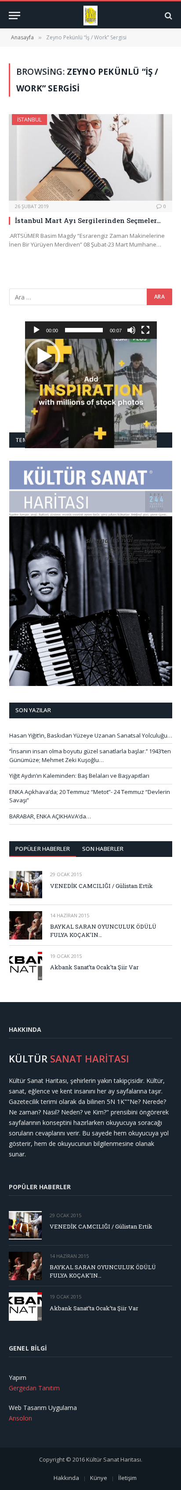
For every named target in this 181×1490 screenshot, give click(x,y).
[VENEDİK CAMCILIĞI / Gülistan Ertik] (25, 884)
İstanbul (29, 119)
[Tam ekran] (145, 330)
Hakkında (66, 1478)
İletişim (127, 1478)
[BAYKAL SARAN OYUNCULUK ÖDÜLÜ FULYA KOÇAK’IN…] (25, 925)
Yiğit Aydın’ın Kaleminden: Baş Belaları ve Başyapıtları (79, 776)
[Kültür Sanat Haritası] (90, 15)
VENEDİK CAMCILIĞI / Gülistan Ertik (101, 886)
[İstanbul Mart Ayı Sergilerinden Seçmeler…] (90, 157)
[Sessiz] (131, 330)
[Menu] (14, 15)
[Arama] (167, 15)
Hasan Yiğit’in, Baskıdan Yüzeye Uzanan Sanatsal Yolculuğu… (90, 735)
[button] (42, 356)
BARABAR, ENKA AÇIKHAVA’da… (50, 816)
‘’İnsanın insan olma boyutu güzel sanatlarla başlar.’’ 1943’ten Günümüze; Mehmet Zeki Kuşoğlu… (90, 755)
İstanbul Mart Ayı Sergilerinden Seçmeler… (88, 220)
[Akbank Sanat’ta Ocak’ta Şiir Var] (25, 966)
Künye (98, 1478)
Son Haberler (102, 849)
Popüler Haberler (42, 849)
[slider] (84, 330)
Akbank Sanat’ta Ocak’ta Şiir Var (94, 967)
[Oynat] (36, 330)
